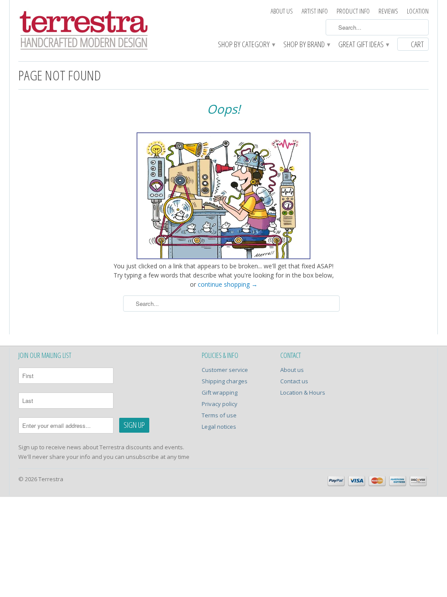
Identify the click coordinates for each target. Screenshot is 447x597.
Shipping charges (225, 381)
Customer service (225, 370)
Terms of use (219, 415)
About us (282, 11)
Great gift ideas (363, 44)
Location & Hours (302, 392)
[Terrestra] (83, 32)
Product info (353, 11)
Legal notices (219, 426)
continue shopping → (228, 284)
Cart (417, 44)
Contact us (294, 381)
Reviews (388, 11)
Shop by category (246, 44)
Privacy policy (219, 404)
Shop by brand (306, 44)
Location (418, 11)
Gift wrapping (219, 392)
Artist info (315, 11)
